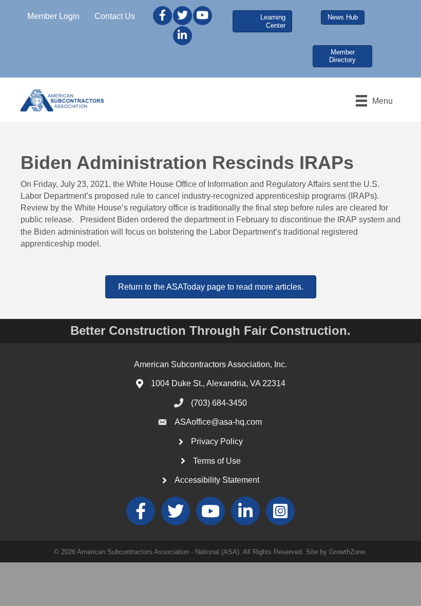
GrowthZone (347, 552)
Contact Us (114, 16)
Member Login (53, 16)
